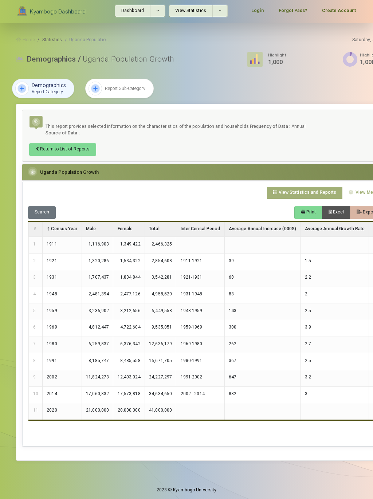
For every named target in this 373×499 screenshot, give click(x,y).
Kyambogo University (194, 489)
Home (28, 39)
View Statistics (190, 10)
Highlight (277, 55)
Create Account (339, 10)
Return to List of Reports (64, 149)
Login (257, 10)
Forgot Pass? (293, 10)
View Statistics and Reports (307, 192)
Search (42, 212)
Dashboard (132, 10)
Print (310, 212)
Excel (338, 212)
